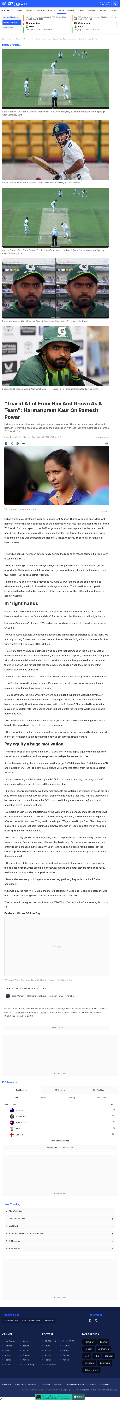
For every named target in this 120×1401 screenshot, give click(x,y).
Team (15, 1098)
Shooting (89, 1363)
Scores (19, 10)
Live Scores (10, 1341)
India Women (17, 996)
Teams (103, 10)
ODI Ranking (60, 1090)
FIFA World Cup (15, 1211)
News (61, 10)
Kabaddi (108, 1356)
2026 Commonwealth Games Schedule (26, 1233)
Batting (43, 1098)
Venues (8, 1364)
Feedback (32, 1384)
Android (22, 1016)
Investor (58, 1384)
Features (92, 10)
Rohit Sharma (14, 1248)
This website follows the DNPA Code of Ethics (40, 1390)
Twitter (43, 1012)
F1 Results (87, 1008)
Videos (81, 10)
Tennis (103, 1342)
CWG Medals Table (17, 1218)
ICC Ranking (28, 1364)
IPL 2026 (9, 28)
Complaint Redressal (75, 1384)
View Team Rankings (60, 1141)
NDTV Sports (100, 1008)
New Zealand (21, 1122)
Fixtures (41, 10)
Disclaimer (45, 1384)
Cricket (6, 10)
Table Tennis (91, 1370)
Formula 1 (89, 1342)
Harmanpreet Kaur (36, 996)
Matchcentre (50, 1364)
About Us (19, 1384)
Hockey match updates (52, 1008)
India (18, 1129)
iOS (31, 1016)
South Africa (21, 1116)
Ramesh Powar (56, 996)
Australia (19, 1110)
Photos (70, 10)
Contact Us (105, 1384)
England (19, 1135)
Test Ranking (21, 1090)
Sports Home (7, 39)
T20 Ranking (98, 1090)
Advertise (6, 1384)
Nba (97, 1356)
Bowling (71, 1098)
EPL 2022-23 (68, 1341)
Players (26, 1360)
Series (29, 10)
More (112, 10)
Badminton (103, 1349)
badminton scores (72, 1008)
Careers (92, 1384)
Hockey (88, 1349)
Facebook (19, 1012)
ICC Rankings (14, 1241)
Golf (87, 1356)
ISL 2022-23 (50, 1341)
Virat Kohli (13, 1226)
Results (52, 10)
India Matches (11, 22)
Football (29, 1008)
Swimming (105, 1363)
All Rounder (102, 1098)
